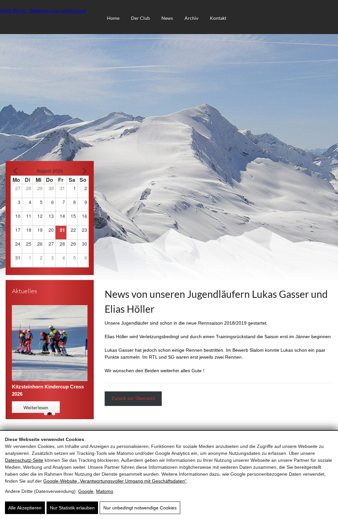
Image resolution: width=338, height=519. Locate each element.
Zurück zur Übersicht (133, 398)
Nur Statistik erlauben (72, 507)
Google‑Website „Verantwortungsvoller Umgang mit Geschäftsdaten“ (114, 481)
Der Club (140, 18)
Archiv (191, 18)
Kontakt (218, 18)
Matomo (104, 491)
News (167, 18)
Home (113, 18)
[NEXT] (82, 170)
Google (85, 491)
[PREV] (17, 170)
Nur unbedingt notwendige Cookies (140, 507)
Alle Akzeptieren (25, 507)
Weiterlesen (35, 407)
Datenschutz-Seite (24, 460)
